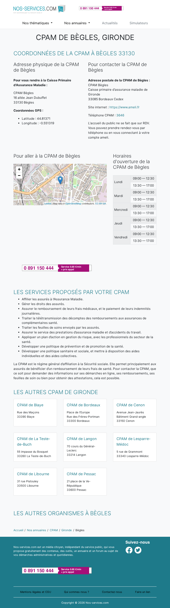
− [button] (19, 175)
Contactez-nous (112, 592)
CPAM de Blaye (30, 405)
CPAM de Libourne (33, 474)
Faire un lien (142, 592)
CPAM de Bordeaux (83, 405)
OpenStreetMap (73, 203)
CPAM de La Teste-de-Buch (33, 441)
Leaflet (47, 203)
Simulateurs (139, 23)
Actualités (110, 23)
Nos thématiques (36, 23)
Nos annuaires (75, 23)
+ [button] (19, 169)
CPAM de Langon (82, 439)
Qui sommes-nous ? (76, 592)
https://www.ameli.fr (124, 107)
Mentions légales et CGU (35, 592)
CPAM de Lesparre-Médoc (134, 441)
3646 (120, 115)
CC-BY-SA (100, 203)
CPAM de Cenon (131, 405)
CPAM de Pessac (81, 474)
